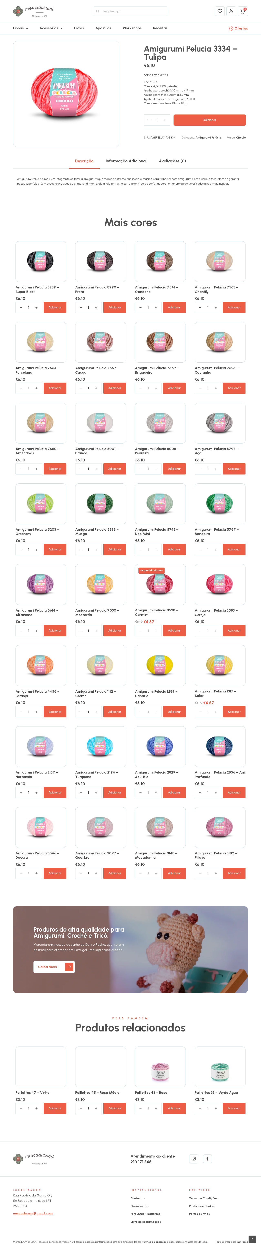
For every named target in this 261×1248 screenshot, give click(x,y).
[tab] (84, 161)
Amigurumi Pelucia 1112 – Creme (95, 693)
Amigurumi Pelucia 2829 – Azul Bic (156, 774)
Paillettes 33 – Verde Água (216, 1092)
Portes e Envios (199, 1214)
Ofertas (241, 28)
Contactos (137, 1198)
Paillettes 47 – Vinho (32, 1092)
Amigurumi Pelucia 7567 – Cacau (97, 370)
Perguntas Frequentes (145, 1214)
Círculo (241, 137)
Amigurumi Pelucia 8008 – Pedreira (157, 451)
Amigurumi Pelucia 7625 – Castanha (217, 370)
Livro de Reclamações (145, 1222)
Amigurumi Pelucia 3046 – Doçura (37, 855)
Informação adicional (126, 160)
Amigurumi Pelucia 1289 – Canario (156, 693)
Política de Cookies (202, 1206)
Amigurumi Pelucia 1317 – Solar (215, 693)
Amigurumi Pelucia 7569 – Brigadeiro (157, 370)
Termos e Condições (203, 1198)
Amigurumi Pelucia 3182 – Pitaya (216, 855)
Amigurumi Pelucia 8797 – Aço (217, 451)
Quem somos (139, 1206)
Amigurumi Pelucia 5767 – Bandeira (217, 531)
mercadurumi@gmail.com (33, 1213)
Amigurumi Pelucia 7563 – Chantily (216, 289)
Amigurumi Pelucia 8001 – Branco (96, 451)
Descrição (84, 160)
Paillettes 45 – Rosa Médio (97, 1092)
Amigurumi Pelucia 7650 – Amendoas (37, 451)
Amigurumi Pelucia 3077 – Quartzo (97, 855)
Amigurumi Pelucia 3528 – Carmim (156, 612)
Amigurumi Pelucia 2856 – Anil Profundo (220, 774)
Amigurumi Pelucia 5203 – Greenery (37, 531)
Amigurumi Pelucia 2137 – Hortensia (36, 774)
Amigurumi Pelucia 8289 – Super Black (37, 289)
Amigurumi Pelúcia (208, 137)
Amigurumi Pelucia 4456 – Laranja (37, 693)
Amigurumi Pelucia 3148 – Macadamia (156, 855)
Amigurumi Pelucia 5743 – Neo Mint (156, 531)
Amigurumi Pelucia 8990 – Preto (97, 289)
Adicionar (209, 120)
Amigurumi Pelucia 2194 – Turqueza (96, 774)
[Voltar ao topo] (252, 1239)
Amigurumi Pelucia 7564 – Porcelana (37, 370)
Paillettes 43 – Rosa (151, 1092)
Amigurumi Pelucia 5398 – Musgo (97, 531)
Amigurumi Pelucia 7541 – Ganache (156, 289)
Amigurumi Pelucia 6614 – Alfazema (37, 612)
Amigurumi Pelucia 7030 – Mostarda (97, 612)
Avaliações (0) (172, 160)
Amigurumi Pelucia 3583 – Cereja (216, 612)
